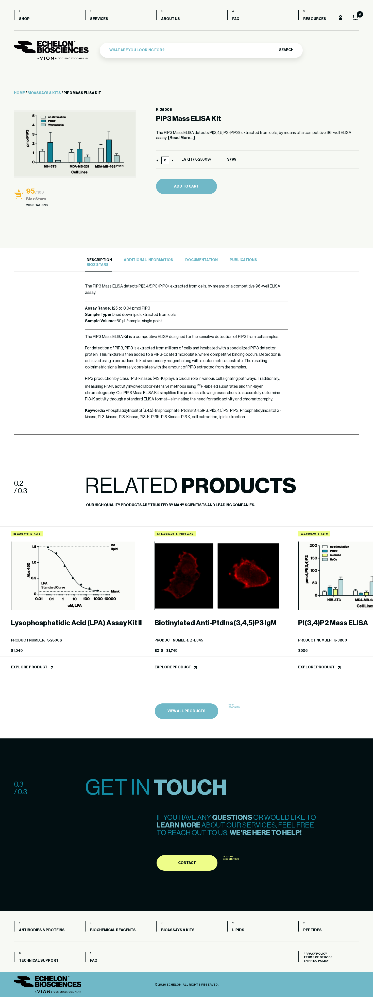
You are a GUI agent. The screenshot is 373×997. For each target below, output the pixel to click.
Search (286, 50)
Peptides (312, 930)
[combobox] (187, 50)
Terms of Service (317, 957)
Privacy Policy (315, 953)
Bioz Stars (98, 265)
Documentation (201, 260)
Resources (314, 19)
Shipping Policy (316, 960)
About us (170, 19)
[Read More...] (181, 138)
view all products (186, 711)
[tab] (98, 260)
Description (99, 260)
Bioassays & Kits (44, 93)
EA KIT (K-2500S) (196, 159)
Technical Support (39, 960)
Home (19, 93)
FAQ (236, 19)
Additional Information (148, 260)
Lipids (238, 930)
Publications (243, 260)
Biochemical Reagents (113, 930)
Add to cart (186, 186)
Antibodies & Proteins (42, 930)
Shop (24, 19)
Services (99, 19)
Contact (187, 863)
